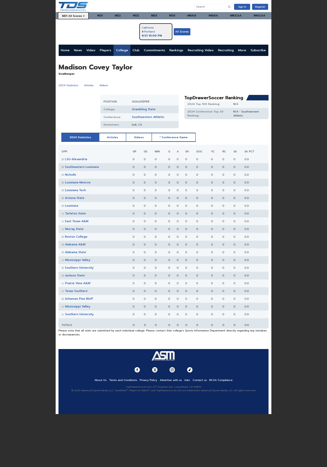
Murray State (74, 229)
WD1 (100, 16)
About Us (100, 380)
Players (105, 50)
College (122, 50)
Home (65, 50)
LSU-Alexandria (76, 159)
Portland (149, 32)
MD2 (118, 16)
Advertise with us (171, 380)
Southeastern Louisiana (82, 167)
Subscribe (258, 50)
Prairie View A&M (77, 283)
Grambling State (144, 109)
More (242, 50)
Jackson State (75, 275)
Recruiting (226, 50)
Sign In (242, 7)
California (148, 28)
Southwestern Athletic (148, 117)
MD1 (64, 16)
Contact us (200, 380)
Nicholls (70, 175)
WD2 (136, 16)
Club (135, 50)
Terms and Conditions (123, 380)
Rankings (176, 50)
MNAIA (191, 16)
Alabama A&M (75, 244)
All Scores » (76, 16)
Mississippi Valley (77, 260)
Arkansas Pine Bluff (79, 299)
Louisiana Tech (75, 190)
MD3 (154, 16)
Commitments (154, 50)
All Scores (182, 32)
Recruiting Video (201, 50)
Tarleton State (75, 213)
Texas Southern (76, 291)
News (78, 50)
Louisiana (71, 206)
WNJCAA (259, 16)
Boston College (76, 237)
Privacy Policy (148, 380)
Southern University (79, 268)
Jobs (187, 380)
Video (90, 50)
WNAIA (213, 16)
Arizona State (74, 198)
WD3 (172, 16)
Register (260, 7)
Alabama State (75, 252)
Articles (89, 85)
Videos (103, 85)
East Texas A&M (76, 221)
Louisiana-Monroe (78, 182)
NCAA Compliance (221, 380)
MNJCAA (235, 16)
